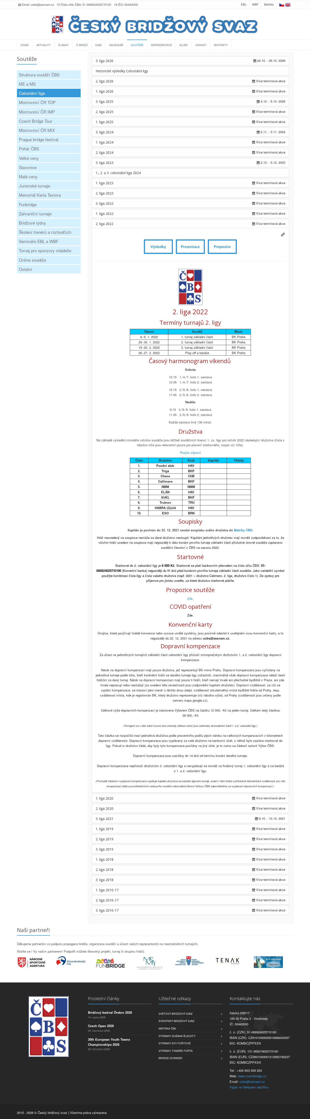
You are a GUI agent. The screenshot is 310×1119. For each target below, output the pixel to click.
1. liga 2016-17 (107, 890)
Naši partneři (33, 929)
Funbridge (28, 204)
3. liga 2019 (104, 849)
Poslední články (103, 998)
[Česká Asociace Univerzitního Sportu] (194, 961)
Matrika (269, 4)
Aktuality (43, 45)
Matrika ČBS (167, 1028)
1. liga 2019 (104, 829)
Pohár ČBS (29, 149)
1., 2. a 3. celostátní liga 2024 (118, 172)
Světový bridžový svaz (176, 1013)
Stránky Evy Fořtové (175, 1043)
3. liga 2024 (104, 132)
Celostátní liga (32, 93)
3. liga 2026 (104, 60)
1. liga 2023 (104, 183)
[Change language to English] (287, 4)
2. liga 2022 (104, 223)
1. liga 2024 (104, 142)
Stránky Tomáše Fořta (176, 1051)
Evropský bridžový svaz (176, 1021)
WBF (255, 4)
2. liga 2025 (104, 111)
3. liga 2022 (104, 203)
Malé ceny (28, 176)
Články (63, 45)
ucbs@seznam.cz (42, 4)
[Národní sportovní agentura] (36, 962)
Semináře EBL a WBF (38, 241)
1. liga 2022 (104, 213)
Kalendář (116, 45)
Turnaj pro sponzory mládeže (45, 250)
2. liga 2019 (104, 839)
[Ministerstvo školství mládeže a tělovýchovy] (155, 963)
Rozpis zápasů (190, 452)
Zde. (190, 598)
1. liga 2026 (104, 91)
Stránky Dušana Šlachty (177, 1036)
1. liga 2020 (104, 798)
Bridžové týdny (32, 223)
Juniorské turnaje (34, 186)
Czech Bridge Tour (35, 121)
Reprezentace (161, 45)
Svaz (98, 45)
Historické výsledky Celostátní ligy (122, 71)
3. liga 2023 (104, 162)
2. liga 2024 (104, 152)
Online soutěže (32, 260)
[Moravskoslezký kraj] (76, 960)
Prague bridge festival (38, 139)
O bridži (82, 45)
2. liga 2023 (104, 193)
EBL (244, 4)
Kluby (183, 45)
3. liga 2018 (104, 879)
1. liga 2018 (104, 859)
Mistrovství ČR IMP (37, 112)
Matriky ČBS (243, 530)
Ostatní (25, 269)
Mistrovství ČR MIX (37, 130)
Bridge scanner (170, 1058)
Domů (25, 45)
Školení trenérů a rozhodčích (45, 232)
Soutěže (137, 45)
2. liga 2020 (104, 808)
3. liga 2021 (104, 818)
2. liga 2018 (104, 869)
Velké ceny (29, 158)
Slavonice (28, 167)
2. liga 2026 (104, 81)
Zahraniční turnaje (35, 214)
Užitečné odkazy (175, 998)
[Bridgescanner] (273, 962)
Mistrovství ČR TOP (37, 102)
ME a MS (27, 84)
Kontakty (221, 45)
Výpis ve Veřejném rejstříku (249, 1087)
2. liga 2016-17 (107, 900)
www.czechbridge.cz (252, 1076)
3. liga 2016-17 (107, 910)
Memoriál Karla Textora (40, 195)
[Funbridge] (115, 963)
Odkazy (200, 45)
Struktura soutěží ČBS (39, 75)
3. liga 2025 (104, 101)
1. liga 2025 (104, 122)
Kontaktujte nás (245, 998)
